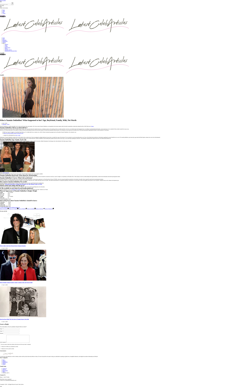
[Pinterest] (5, 54)
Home (3, 37)
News (3, 39)
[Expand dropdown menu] (5, 43)
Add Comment (3, 342)
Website (1, 333)
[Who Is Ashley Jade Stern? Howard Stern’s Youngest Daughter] (23, 243)
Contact (6, 46)
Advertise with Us (8, 49)
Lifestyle (4, 42)
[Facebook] (0, 54)
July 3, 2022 (18, 135)
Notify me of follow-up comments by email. (9, 346)
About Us (4, 369)
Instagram (14, 189)
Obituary (6, 44)
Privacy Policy (7, 47)
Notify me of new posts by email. (7, 348)
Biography (4, 40)
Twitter (19, 189)
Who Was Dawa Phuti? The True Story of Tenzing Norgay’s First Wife (14, 319)
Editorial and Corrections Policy (11, 50)
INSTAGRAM (6, 172)
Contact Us (4, 368)
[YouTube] (3, 54)
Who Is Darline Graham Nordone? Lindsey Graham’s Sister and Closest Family (16, 282)
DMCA (6, 48)
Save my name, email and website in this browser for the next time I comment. (16, 344)
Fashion (3, 364)
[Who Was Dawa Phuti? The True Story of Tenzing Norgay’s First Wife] (23, 316)
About (6, 45)
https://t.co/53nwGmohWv (9, 133)
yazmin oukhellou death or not (14, 207)
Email (1, 331)
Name (1, 328)
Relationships (5, 41)
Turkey (92, 126)
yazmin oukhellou (4, 207)
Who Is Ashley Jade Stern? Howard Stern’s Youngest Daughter (13, 245)
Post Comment (3, 350)
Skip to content (3, 0)
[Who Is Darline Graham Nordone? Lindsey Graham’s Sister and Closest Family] (23, 280)
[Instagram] (2, 54)
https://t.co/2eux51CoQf (18, 133)
